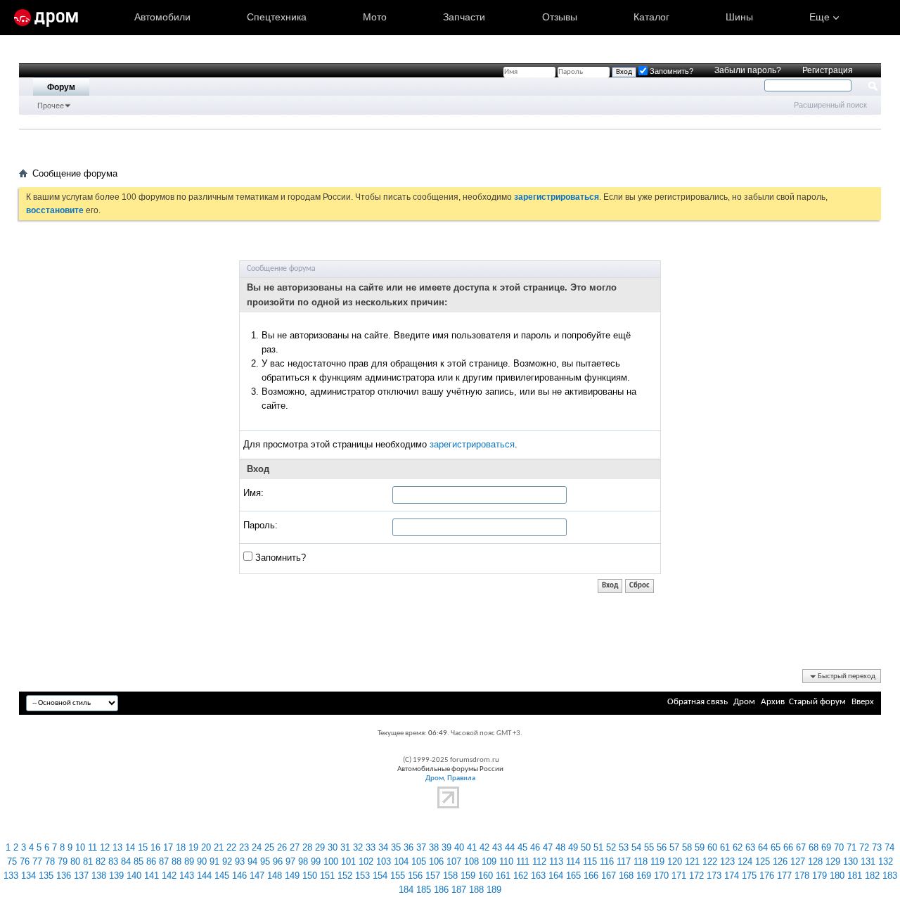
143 (186, 875)
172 (696, 875)
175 (749, 875)
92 (227, 861)
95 (265, 861)
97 (290, 861)
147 (257, 875)
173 (714, 875)
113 (556, 861)
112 (539, 861)
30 (333, 847)
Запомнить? (279, 557)
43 (497, 847)
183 (889, 875)
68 (813, 847)
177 (784, 875)
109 (489, 861)
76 (25, 861)
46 (535, 847)
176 (766, 875)
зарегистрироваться (472, 444)
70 (839, 847)
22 (231, 847)
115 (590, 861)
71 (851, 847)
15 (143, 847)
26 (282, 847)
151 (327, 875)
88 (176, 861)
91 (214, 861)
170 (661, 875)
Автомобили (162, 17)
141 (151, 875)
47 (548, 847)
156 (415, 875)
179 (819, 875)
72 (864, 847)
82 (100, 861)
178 (802, 875)
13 (117, 847)
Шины (739, 17)
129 (832, 861)
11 (92, 847)
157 (432, 875)
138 (98, 875)
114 (573, 861)
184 (406, 889)
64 (763, 847)
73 (877, 847)
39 (446, 847)
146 (239, 875)
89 (189, 861)
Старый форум (817, 701)
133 (11, 875)
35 (396, 847)
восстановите (55, 210)
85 (138, 861)
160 (485, 875)
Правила (461, 778)
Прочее (50, 105)
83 (113, 861)
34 (383, 847)
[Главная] (46, 17)
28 (307, 847)
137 (81, 875)
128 (815, 861)
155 (397, 875)
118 (641, 861)
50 (586, 847)
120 (674, 861)
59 (700, 847)
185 (423, 889)
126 (780, 861)
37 (421, 847)
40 (459, 847)
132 (885, 861)
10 (80, 847)
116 (607, 861)
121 (692, 861)
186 (441, 889)
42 (484, 847)
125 (762, 861)
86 (151, 861)
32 (358, 847)
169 (643, 875)
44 (510, 847)
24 (257, 847)
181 (854, 875)
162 (520, 875)
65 (775, 847)
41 (472, 847)
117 (624, 861)
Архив (773, 701)
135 (46, 875)
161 (503, 875)
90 (202, 861)
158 (450, 875)
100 (330, 861)
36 (408, 847)
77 (37, 861)
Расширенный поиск (830, 105)
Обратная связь (697, 701)
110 (506, 861)
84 (126, 861)
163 (538, 875)
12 (105, 847)
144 (204, 875)
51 (598, 847)
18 (181, 847)
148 (274, 875)
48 (560, 847)
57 (674, 847)
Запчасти (464, 17)
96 (278, 861)
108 (471, 861)
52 (611, 847)
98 (303, 861)
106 (436, 861)
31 (345, 847)
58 (687, 847)
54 (636, 847)
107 (453, 861)
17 (168, 847)
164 (555, 875)
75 (12, 861)
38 (434, 847)
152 (345, 875)
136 (63, 875)
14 (130, 847)
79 (63, 861)
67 (801, 847)
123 (727, 861)
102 (366, 861)
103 (383, 861)
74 (889, 847)
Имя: (253, 493)
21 (219, 847)
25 (269, 847)
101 (348, 861)
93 (240, 861)
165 (573, 875)
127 (797, 861)
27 (295, 847)
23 (244, 847)
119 (657, 861)
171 (678, 875)
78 (50, 861)
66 (788, 847)
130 (850, 861)
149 (292, 875)
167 (608, 875)
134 (28, 875)
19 (193, 847)
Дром (744, 701)
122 (709, 861)
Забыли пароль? (747, 70)
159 (468, 875)
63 (750, 847)
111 (522, 861)
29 (320, 847)
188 (476, 889)
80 (75, 861)
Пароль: (260, 525)
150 (309, 875)
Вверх (862, 701)
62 (737, 847)
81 (88, 861)
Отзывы (559, 17)
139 (116, 875)
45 (522, 847)
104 (401, 861)
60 (712, 847)
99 (316, 861)
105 (418, 861)
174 (731, 875)
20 (206, 847)
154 (380, 875)
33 (370, 847)
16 (155, 847)
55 (649, 847)
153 (362, 875)
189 (494, 889)
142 (169, 875)
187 (458, 889)
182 (872, 875)
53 (624, 847)
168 (626, 875)
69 (826, 847)
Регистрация (827, 70)
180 (837, 875)
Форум (61, 87)
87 (164, 861)
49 (573, 847)
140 (134, 875)
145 (221, 875)
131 (868, 861)
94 (252, 861)
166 (591, 875)
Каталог (651, 17)
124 (745, 861)
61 (725, 847)
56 (662, 847)
